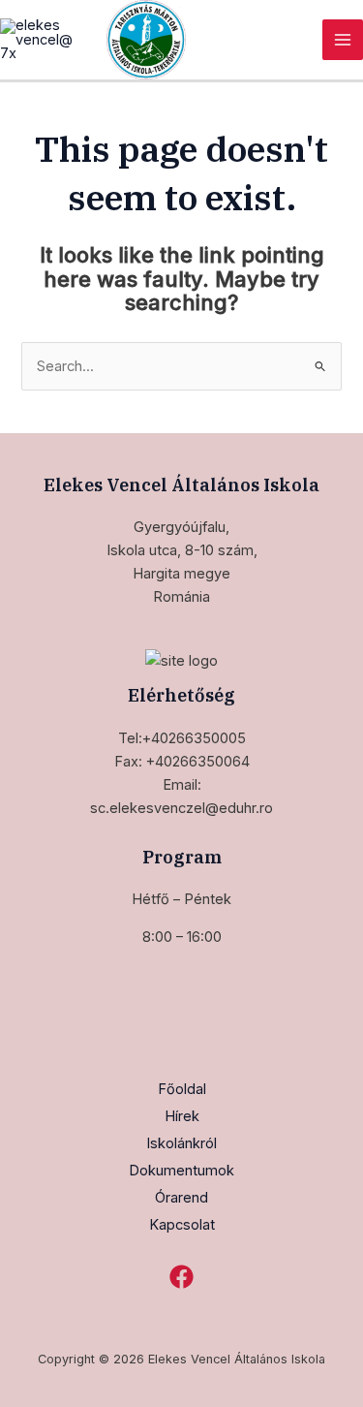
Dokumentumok (181, 1170)
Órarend (181, 1197)
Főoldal (182, 1089)
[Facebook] (181, 1277)
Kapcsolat (182, 1225)
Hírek (182, 1116)
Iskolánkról (181, 1143)
